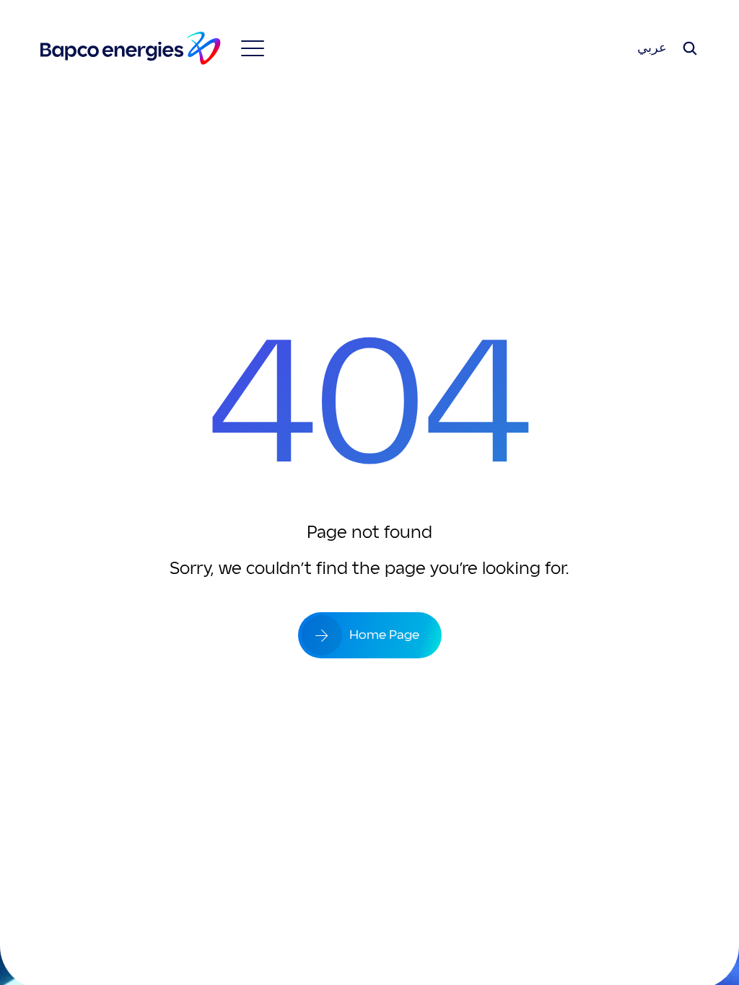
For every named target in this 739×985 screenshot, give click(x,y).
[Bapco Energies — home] (130, 48)
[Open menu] (252, 48)
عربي (652, 48)
